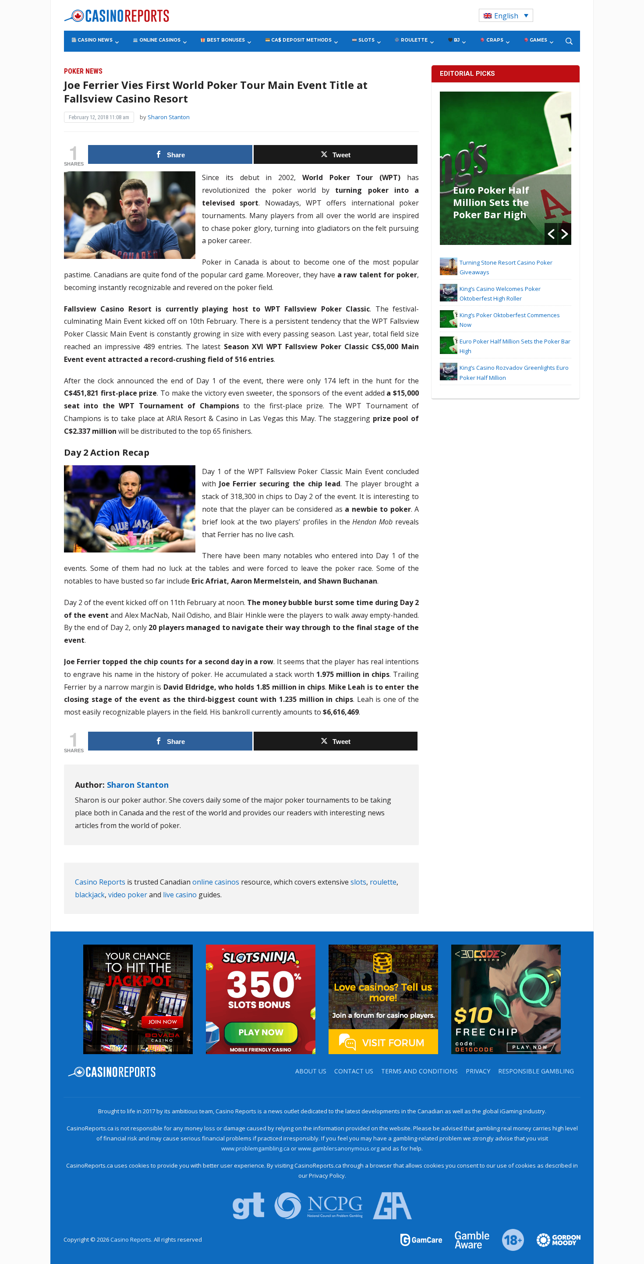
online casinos (215, 882)
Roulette (414, 40)
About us (310, 1071)
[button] (551, 234)
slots (358, 882)
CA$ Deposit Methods (301, 40)
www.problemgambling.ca (255, 1148)
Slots (366, 40)
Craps (494, 40)
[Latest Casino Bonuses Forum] (383, 999)
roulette (383, 882)
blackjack (90, 894)
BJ (456, 40)
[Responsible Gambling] (508, 1239)
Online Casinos (159, 40)
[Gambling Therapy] (552, 1239)
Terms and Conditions (419, 1071)
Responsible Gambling (536, 1071)
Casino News (94, 40)
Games (537, 40)
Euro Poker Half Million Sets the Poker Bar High (491, 202)
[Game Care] (421, 1239)
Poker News (83, 71)
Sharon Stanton (169, 117)
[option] (505, 168)
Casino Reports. (132, 1239)
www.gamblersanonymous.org (338, 1148)
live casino (180, 894)
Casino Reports (100, 882)
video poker (127, 894)
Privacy (478, 1071)
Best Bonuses (225, 40)
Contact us (353, 1071)
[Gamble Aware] (467, 1239)
